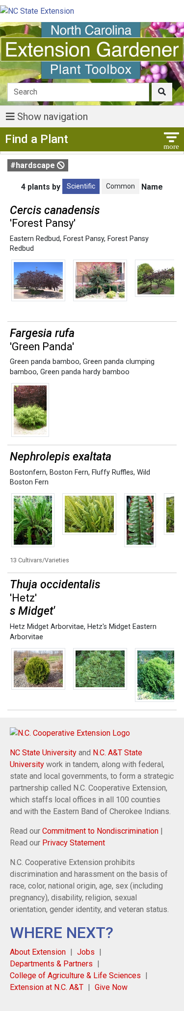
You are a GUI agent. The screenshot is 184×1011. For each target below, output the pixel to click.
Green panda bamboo (44, 362)
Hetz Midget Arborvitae (47, 627)
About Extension (38, 952)
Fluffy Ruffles (112, 472)
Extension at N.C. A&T (46, 987)
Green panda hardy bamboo (85, 372)
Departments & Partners (51, 963)
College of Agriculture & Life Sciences (75, 975)
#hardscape (33, 165)
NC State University (43, 752)
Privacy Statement (73, 842)
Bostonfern (28, 472)
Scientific (81, 186)
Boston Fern (69, 472)
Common (120, 186)
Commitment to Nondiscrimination (100, 831)
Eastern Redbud (35, 239)
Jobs (86, 952)
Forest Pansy (83, 239)
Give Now (111, 987)
